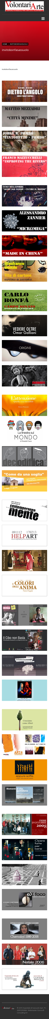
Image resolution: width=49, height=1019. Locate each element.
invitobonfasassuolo (10, 69)
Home (5, 44)
